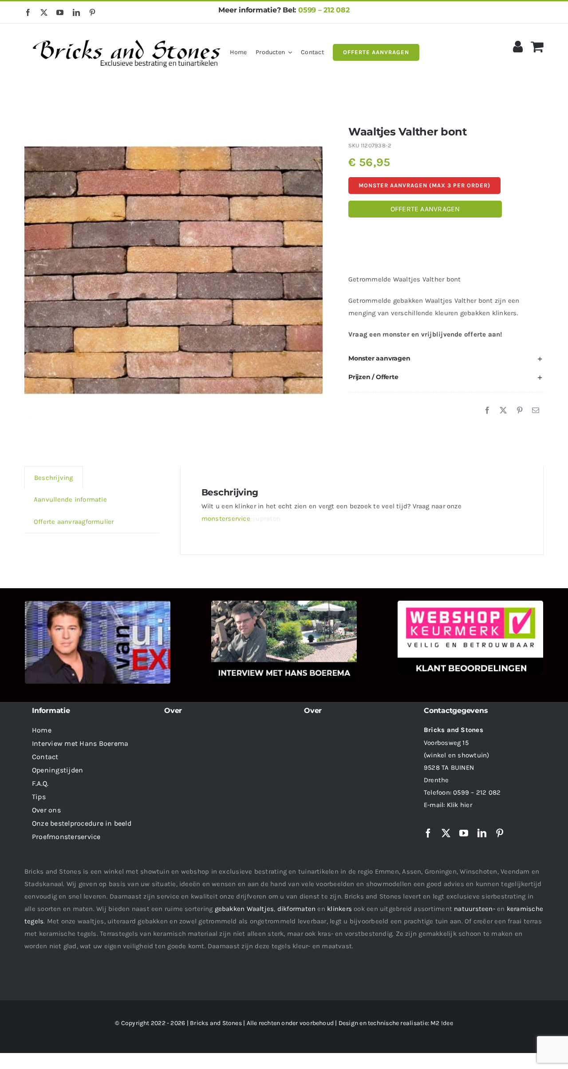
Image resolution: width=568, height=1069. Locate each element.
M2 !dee (441, 1023)
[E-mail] (536, 410)
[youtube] (59, 12)
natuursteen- (474, 909)
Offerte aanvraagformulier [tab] (74, 522)
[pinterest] (92, 12)
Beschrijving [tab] (53, 478)
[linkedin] (76, 12)
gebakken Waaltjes (244, 909)
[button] (446, 358)
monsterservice (225, 519)
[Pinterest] (520, 410)
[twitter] (43, 12)
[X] (503, 410)
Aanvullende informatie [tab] (70, 499)
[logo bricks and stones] (127, 36)
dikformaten (296, 909)
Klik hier (459, 805)
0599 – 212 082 (324, 10)
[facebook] (28, 12)
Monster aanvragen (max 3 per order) (424, 185)
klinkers (339, 909)
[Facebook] (487, 410)
